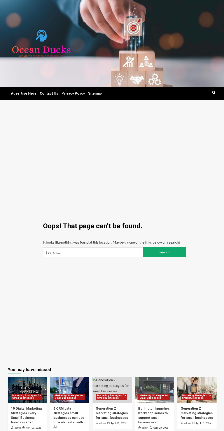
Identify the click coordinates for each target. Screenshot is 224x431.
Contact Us (49, 93)
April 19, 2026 (203, 423)
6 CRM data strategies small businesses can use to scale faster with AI (68, 418)
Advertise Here (24, 93)
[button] (214, 92)
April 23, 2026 (33, 427)
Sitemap (95, 93)
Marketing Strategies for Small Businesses (26, 396)
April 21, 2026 (118, 423)
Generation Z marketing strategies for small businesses (112, 413)
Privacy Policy (73, 93)
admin (17, 427)
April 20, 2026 (160, 427)
